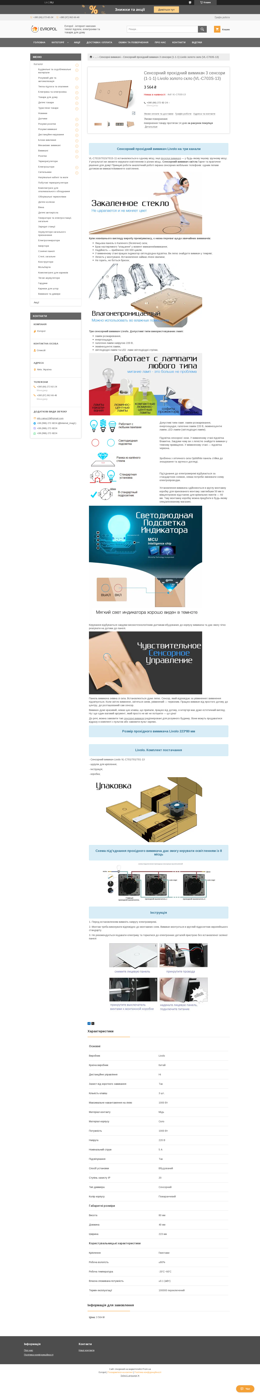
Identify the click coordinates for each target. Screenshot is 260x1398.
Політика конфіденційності (38, 1354)
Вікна (41, 207)
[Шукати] (202, 29)
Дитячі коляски (46, 202)
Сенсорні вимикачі (110, 57)
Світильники (44, 172)
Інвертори (43, 246)
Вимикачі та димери (49, 294)
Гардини (42, 283)
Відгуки (197, 42)
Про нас (160, 42)
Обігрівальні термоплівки (52, 196)
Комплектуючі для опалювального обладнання (54, 189)
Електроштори (46, 166)
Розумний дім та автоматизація (47, 79)
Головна (39, 42)
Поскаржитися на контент (120, 1372)
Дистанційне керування (51, 134)
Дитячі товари (46, 102)
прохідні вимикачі (171, 158)
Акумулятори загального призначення (52, 233)
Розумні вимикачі (47, 129)
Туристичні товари (48, 108)
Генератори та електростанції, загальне (55, 219)
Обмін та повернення (133, 42)
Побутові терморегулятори (53, 182)
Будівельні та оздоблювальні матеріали (54, 71)
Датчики (42, 118)
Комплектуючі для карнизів (53, 272)
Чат (248, 1388)
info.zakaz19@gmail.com (50, 418)
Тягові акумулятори (49, 278)
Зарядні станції (46, 226)
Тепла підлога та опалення (53, 86)
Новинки (42, 113)
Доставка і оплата (99, 42)
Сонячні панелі (46, 251)
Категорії (58, 42)
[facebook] (89, 1024)
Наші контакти (86, 1350)
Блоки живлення (47, 140)
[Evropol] (45, 33)
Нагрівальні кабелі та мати (53, 177)
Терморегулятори (48, 161)
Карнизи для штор (48, 288)
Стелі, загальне (46, 256)
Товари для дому (48, 97)
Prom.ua (147, 1369)
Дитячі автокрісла (48, 212)
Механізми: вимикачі (49, 145)
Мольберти (44, 267)
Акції (77, 42)
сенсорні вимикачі (134, 718)
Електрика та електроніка (52, 91)
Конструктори (45, 261)
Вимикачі (43, 150)
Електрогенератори (49, 240)
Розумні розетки (47, 124)
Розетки (42, 156)
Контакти (179, 42)
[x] (92, 1024)
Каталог (38, 64)
